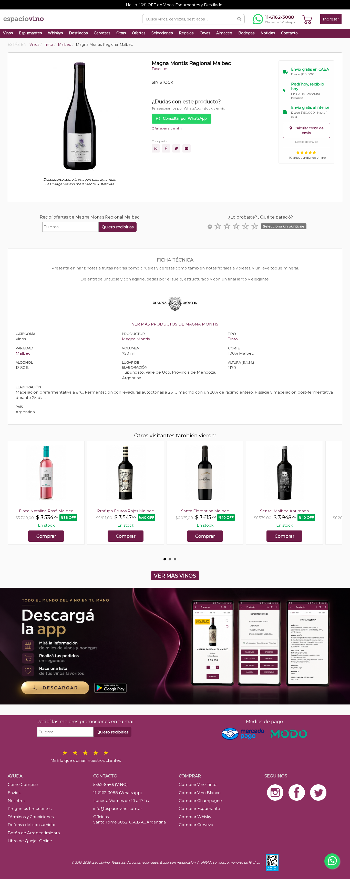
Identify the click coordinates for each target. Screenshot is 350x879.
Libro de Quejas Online (30, 840)
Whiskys (55, 33)
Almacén (224, 33)
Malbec (23, 353)
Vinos (8, 33)
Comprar (46, 536)
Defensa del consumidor (32, 824)
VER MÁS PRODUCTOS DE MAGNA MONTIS (175, 324)
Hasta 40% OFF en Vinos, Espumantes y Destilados (175, 4)
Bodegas (246, 33)
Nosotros (16, 800)
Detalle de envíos (306, 142)
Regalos (186, 33)
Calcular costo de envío (309, 130)
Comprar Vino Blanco (200, 792)
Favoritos (160, 69)
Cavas (205, 33)
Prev (14, 498)
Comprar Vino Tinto (198, 784)
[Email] (186, 148)
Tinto (233, 339)
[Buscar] (239, 19)
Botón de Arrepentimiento (34, 832)
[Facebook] (166, 148)
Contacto (289, 33)
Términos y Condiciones (31, 816)
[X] (176, 148)
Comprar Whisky (195, 816)
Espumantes (30, 33)
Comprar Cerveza (196, 824)
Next (336, 498)
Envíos (14, 792)
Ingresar (331, 19)
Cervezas (102, 33)
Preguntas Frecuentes (30, 808)
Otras (121, 33)
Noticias (268, 33)
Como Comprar (23, 784)
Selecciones (162, 33)
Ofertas (138, 33)
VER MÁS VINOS (175, 576)
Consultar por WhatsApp (184, 118)
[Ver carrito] (307, 19)
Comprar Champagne (200, 800)
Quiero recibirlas (117, 226)
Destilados (78, 33)
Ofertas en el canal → (167, 128)
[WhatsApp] (156, 148)
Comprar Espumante (199, 808)
